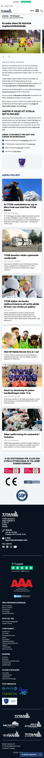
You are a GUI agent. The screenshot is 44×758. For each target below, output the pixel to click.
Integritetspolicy (7, 675)
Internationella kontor (8, 635)
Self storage (6, 611)
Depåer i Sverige (7, 623)
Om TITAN (5, 633)
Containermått (6, 663)
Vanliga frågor (6, 665)
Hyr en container (7, 605)
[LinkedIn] (7, 547)
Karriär (4, 637)
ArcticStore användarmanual (10, 661)
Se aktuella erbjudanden (29, 754)
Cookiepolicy (6, 677)
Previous (3, 56)
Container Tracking (8, 748)
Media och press (7, 649)
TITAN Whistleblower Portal (11, 746)
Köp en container (7, 607)
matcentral (20, 148)
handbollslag (25, 140)
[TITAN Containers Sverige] (6, 10)
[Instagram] (11, 547)
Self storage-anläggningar (10, 621)
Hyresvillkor (5, 673)
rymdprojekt (31, 144)
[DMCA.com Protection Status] (22, 596)
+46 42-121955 (8, 6)
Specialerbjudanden (8, 613)
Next (9, 56)
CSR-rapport (5, 639)
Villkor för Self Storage (9, 679)
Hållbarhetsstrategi (8, 641)
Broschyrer (5, 659)
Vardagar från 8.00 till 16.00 (15, 532)
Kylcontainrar (6, 609)
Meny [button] (32, 11)
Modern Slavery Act (8, 744)
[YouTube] (15, 547)
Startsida (5, 16)
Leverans (5, 657)
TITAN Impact (14, 16)
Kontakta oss (6, 631)
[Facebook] (3, 547)
